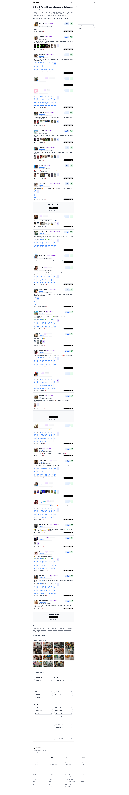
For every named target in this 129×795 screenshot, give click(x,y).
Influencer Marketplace (37, 759)
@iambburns (41, 539)
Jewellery (34, 772)
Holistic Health (48, 628)
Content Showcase (52, 772)
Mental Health (43, 630)
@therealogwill (41, 79)
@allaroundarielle (41, 56)
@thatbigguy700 (41, 462)
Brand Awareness (68, 764)
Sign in (57, 210)
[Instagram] (33, 752)
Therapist (39, 631)
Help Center (51, 779)
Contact (50, 781)
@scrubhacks (41, 352)
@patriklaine (41, 132)
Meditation (38, 630)
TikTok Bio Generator (68, 786)
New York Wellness (36, 637)
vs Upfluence (83, 774)
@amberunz (41, 313)
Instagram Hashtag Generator (70, 781)
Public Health (60, 630)
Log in (94, 2)
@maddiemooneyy (42, 114)
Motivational (55, 630)
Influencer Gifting (36, 762)
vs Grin (82, 781)
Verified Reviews (52, 774)
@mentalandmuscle (42, 484)
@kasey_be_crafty (42, 167)
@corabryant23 (41, 397)
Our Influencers (51, 777)
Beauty (34, 781)
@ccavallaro (41, 291)
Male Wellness (69, 628)
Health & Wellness (36, 628)
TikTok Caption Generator (69, 784)
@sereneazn (41, 450)
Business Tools (67, 772)
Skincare (82, 764)
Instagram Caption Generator (70, 777)
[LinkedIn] (41, 752)
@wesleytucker (41, 374)
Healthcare (42, 628)
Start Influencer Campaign (68, 31)
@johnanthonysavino (42, 526)
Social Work (35, 631)
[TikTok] (35, 752)
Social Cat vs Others (84, 772)
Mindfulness (50, 630)
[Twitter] (39, 752)
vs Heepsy (83, 779)
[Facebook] (37, 752)
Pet (33, 788)
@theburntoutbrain (42, 91)
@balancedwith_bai (42, 602)
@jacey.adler (41, 185)
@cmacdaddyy (41, 502)
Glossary (50, 784)
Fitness (34, 779)
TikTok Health (45, 631)
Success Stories (51, 776)
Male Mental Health (62, 628)
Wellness (50, 631)
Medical (34, 630)
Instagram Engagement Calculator (70, 776)
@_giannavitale (41, 335)
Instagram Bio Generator (69, 779)
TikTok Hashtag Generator (69, 788)
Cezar (39, 18)
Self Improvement (67, 630)
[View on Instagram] (35, 46)
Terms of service (63, 792)
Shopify (66, 762)
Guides (50, 786)
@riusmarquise (41, 233)
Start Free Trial (53, 207)
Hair (34, 786)
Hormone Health (55, 628)
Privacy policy (70, 792)
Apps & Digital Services (53, 764)
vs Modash (83, 777)
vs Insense (83, 776)
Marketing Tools (67, 774)
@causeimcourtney (42, 149)
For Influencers (77, 2)
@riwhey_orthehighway (42, 553)
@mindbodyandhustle (42, 577)
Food (34, 784)
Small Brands (51, 759)
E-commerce (51, 762)
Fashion (82, 759)
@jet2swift (40, 38)
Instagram (67, 759)
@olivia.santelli (41, 426)
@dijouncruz (41, 217)
